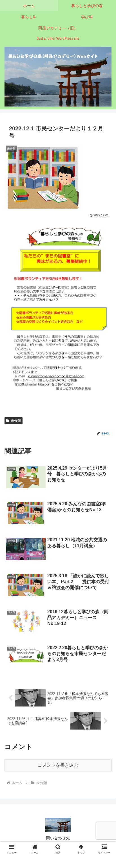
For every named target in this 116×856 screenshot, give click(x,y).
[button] (104, 732)
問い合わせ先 (58, 838)
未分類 (16, 421)
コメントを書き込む (58, 765)
